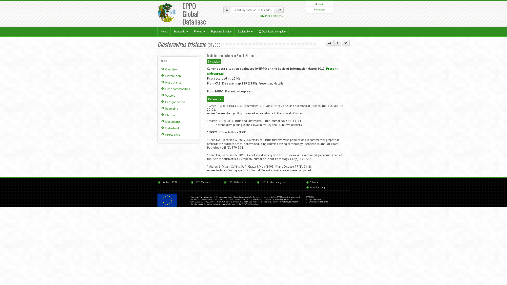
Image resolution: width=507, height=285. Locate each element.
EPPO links (172, 135)
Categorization (175, 102)
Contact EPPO (169, 182)
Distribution (173, 76)
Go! (279, 10)
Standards (179, 31)
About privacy (317, 187)
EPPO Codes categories (274, 182)
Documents (173, 122)
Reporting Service (221, 31)
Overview (171, 69)
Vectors (170, 95)
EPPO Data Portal (237, 182)
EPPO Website (202, 182)
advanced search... (272, 16)
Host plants (173, 82)
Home (164, 31)
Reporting (171, 108)
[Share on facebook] (337, 43)
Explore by (244, 31)
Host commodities (177, 89)
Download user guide (273, 31)
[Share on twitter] (346, 43)
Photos (198, 31)
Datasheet (172, 128)
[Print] (330, 43)
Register (320, 9)
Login (321, 3)
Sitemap (314, 182)
